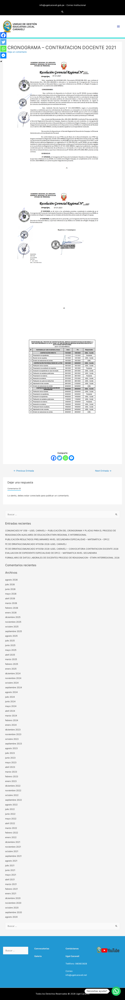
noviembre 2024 (13, 678)
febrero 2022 (11, 832)
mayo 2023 (10, 762)
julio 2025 (10, 640)
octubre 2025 (11, 626)
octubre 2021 (11, 851)
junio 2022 (10, 814)
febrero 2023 (11, 776)
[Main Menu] (118, 26)
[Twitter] (59, 458)
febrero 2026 (11, 608)
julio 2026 (10, 584)
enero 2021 (10, 893)
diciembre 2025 (12, 617)
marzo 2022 (11, 828)
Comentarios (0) (14, 489)
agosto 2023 (11, 748)
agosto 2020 (11, 917)
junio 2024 (10, 701)
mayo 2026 (10, 594)
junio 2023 (10, 758)
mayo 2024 (10, 706)
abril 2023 (10, 767)
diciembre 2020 (13, 898)
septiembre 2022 (13, 800)
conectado (35, 495)
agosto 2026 (11, 580)
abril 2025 (10, 655)
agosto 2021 (11, 861)
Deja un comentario (17, 52)
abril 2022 (10, 823)
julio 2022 (10, 809)
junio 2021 (10, 870)
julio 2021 (9, 865)
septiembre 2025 (13, 631)
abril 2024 (10, 711)
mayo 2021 (10, 875)
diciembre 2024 (13, 673)
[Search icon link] (62, 11)
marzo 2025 (11, 659)
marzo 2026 (11, 603)
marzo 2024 (11, 715)
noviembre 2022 (13, 790)
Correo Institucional (76, 5)
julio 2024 (10, 697)
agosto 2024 (11, 692)
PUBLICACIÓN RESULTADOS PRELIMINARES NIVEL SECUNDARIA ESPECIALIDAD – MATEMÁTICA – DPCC (57, 539)
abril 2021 (10, 879)
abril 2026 (10, 598)
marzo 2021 (11, 884)
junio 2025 (10, 645)
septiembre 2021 (13, 856)
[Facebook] (53, 458)
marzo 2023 (11, 772)
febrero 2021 (11, 889)
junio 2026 (10, 589)
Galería (38, 956)
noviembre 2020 (13, 903)
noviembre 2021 (13, 847)
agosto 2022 (11, 804)
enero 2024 (11, 725)
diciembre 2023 (13, 729)
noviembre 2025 (13, 622)
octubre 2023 (12, 739)
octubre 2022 (11, 795)
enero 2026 (11, 612)
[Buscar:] (62, 514)
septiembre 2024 (13, 687)
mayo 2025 (10, 650)
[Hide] (1, 61)
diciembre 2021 (12, 842)
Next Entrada (103, 470)
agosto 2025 (11, 636)
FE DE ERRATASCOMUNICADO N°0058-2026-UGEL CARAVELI (35, 544)
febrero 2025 (11, 664)
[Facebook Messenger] (71, 458)
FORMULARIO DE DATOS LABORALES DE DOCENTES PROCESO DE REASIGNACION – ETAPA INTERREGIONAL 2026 (62, 557)
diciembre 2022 (12, 786)
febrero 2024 (11, 720)
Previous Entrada (24, 470)
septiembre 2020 (13, 912)
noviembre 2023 (13, 734)
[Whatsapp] (65, 458)
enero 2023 (11, 781)
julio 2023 (10, 753)
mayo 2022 (10, 818)
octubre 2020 (12, 907)
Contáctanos (72, 948)
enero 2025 (10, 669)
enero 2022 (10, 837)
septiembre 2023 (13, 743)
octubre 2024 (12, 683)
